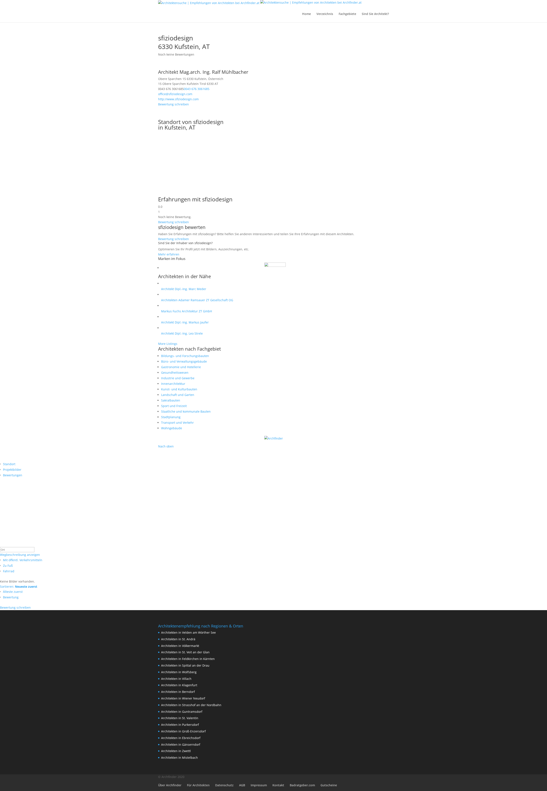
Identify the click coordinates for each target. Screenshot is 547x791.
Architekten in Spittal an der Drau (185, 665)
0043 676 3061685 (196, 89)
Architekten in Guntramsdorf (181, 712)
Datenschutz (224, 785)
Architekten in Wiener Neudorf (183, 698)
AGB (242, 785)
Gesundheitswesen (174, 372)
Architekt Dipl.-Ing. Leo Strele (182, 333)
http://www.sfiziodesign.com (178, 99)
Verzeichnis (324, 14)
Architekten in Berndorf (178, 692)
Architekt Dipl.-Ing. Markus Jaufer (185, 322)
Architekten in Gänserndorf (180, 744)
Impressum (259, 785)
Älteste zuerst (13, 592)
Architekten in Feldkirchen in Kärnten (188, 659)
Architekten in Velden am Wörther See (188, 632)
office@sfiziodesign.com (175, 94)
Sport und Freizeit (174, 406)
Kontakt (278, 785)
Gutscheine (329, 785)
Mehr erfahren (168, 254)
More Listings (167, 344)
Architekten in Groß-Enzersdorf (183, 731)
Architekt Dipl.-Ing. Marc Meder (183, 289)
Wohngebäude (171, 428)
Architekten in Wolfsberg (179, 672)
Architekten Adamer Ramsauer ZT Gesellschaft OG (197, 300)
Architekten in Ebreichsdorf (180, 738)
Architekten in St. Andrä (178, 639)
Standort (9, 464)
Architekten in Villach (176, 679)
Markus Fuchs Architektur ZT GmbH (186, 311)
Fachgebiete (347, 14)
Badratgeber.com (302, 785)
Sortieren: (18, 586)
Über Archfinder (169, 785)
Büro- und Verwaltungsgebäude (184, 361)
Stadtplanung (171, 417)
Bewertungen (12, 475)
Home (306, 14)
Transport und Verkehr (177, 423)
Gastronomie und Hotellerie (181, 367)
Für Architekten (198, 785)
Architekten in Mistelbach (179, 758)
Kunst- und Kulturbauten (179, 389)
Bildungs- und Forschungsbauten (185, 356)
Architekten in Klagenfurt (179, 685)
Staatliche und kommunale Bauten (186, 411)
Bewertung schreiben (173, 104)
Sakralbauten (170, 400)
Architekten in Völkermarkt (180, 646)
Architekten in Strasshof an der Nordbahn (191, 705)
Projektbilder (12, 470)
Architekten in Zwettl (176, 751)
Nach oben (166, 446)
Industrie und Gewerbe (177, 378)
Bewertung (11, 597)
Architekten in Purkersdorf (180, 725)
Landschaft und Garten (177, 395)
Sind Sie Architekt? (375, 14)
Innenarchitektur (173, 384)
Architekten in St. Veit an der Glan (185, 652)
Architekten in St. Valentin (179, 718)
